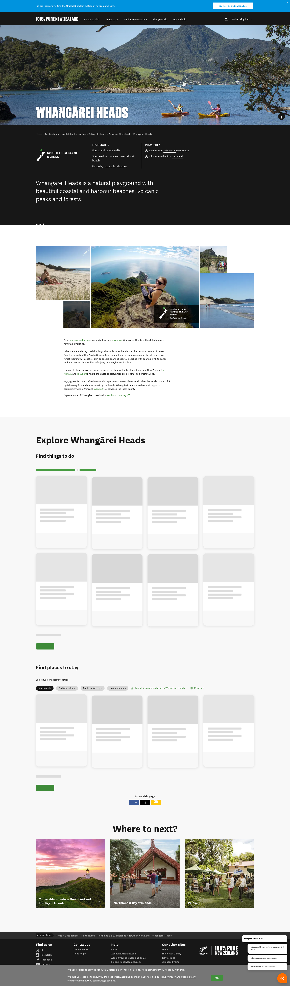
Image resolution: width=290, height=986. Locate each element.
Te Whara (82, 373)
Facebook (46, 959)
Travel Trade (168, 957)
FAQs (114, 949)
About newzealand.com (123, 953)
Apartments (44, 688)
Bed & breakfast (67, 688)
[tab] (76, 314)
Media (165, 949)
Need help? (80, 953)
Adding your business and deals (128, 957)
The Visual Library (171, 953)
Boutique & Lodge (92, 688)
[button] (91, 19)
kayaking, (117, 340)
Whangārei (170, 150)
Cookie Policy (188, 976)
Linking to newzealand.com (126, 961)
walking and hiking (80, 340)
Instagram (46, 954)
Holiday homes (118, 688)
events (98, 388)
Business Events (170, 961)
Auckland (178, 156)
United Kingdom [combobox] (241, 19)
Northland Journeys (118, 395)
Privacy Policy (168, 976)
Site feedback (81, 949)
